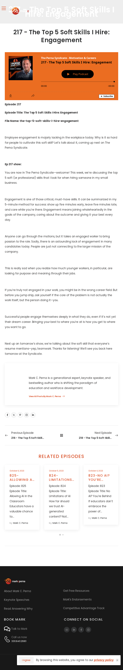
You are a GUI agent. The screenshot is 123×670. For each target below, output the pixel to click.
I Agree (26, 660)
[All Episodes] (62, 435)
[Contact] (7, 629)
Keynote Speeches (16, 600)
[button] (117, 660)
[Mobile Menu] (4, 8)
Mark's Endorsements (77, 599)
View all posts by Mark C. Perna (45, 396)
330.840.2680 (18, 641)
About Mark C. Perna (17, 591)
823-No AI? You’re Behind (99, 479)
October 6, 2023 (17, 470)
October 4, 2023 (95, 470)
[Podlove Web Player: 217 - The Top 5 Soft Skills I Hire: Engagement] (61, 76)
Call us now (19, 637)
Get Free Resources (76, 591)
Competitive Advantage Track (83, 608)
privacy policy (104, 660)
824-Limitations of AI (60, 479)
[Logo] (23, 11)
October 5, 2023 (56, 470)
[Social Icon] (7, 415)
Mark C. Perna (20, 523)
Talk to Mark (19, 629)
